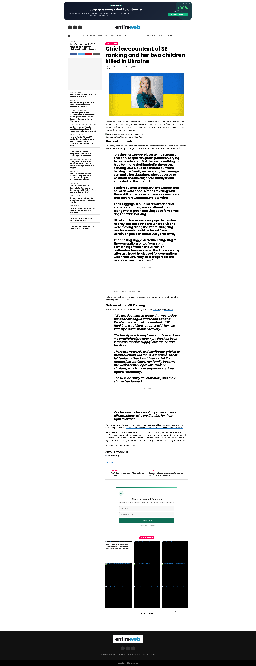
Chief (132, 466)
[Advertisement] (85, 75)
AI (83, 36)
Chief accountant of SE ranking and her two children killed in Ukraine (83, 47)
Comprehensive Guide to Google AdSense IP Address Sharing (82, 200)
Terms (153, 654)
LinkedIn (156, 309)
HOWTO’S (162, 36)
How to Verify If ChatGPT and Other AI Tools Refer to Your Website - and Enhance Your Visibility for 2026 (82, 141)
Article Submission (108, 654)
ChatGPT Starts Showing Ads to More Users (81, 219)
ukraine (161, 466)
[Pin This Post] (88, 54)
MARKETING (91, 36)
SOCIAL (132, 36)
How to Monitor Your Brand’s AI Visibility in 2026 (83, 96)
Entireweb (113, 69)
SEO (126, 36)
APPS (72, 216)
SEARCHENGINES (116, 36)
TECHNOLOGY (74, 110)
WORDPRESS (151, 36)
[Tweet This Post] (81, 54)
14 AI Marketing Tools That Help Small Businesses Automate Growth (82, 105)
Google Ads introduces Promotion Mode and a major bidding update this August (82, 164)
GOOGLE (72, 124)
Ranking (153, 466)
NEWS (100, 36)
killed (146, 466)
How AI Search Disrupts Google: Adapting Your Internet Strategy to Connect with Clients (80, 177)
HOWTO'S (72, 92)
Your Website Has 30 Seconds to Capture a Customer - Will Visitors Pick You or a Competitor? (83, 189)
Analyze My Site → (178, 14)
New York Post (123, 300)
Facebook (168, 309)
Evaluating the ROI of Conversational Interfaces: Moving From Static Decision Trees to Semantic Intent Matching (83, 117)
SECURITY (141, 36)
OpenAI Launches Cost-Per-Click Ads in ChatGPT (83, 227)
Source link (109, 463)
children (139, 466)
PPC (106, 36)
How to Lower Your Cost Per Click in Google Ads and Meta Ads (82, 210)
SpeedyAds (121, 654)
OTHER (170, 36)
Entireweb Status (133, 654)
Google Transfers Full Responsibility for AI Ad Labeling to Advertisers (80, 153)
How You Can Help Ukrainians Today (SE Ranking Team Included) (154, 427)
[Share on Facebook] (73, 54)
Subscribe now (147, 521)
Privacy (146, 654)
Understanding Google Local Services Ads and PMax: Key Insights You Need (83, 129)
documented (139, 146)
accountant (124, 466)
